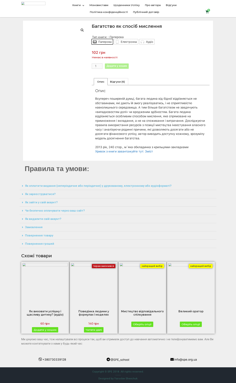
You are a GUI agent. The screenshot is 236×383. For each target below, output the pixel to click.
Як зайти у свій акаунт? (41, 202)
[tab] (101, 81)
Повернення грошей (39, 243)
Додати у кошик (117, 65)
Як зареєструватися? (40, 194)
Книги (76, 5)
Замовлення (34, 227)
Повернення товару (39, 235)
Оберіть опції (142, 324)
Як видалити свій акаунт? (43, 219)
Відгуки (171, 5)
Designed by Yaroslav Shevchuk (118, 378)
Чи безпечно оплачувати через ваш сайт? (55, 210)
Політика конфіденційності (109, 12)
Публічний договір (146, 12)
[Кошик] (207, 12)
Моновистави (98, 5)
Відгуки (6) (117, 81)
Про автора (153, 5)
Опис (100, 81)
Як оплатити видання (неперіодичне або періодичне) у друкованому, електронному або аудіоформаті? (98, 185)
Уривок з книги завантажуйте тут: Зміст (124, 151)
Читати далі (94, 329)
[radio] (102, 41)
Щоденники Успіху (127, 5)
